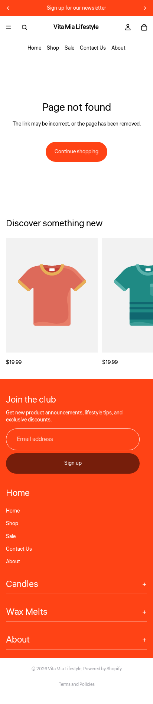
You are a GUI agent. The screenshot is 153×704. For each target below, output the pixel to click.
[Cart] (144, 27)
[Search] (24, 27)
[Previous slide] (8, 8)
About (118, 48)
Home (34, 48)
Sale (69, 48)
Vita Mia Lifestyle (64, 669)
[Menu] (8, 27)
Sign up (73, 463)
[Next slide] (145, 8)
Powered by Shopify (102, 669)
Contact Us (93, 48)
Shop (53, 48)
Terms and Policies (77, 684)
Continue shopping (76, 152)
